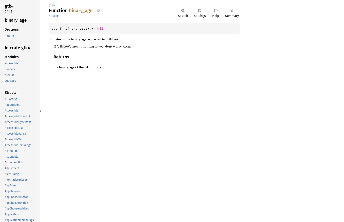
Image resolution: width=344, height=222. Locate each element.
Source (54, 16)
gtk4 (52, 5)
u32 (100, 28)
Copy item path (99, 10)
